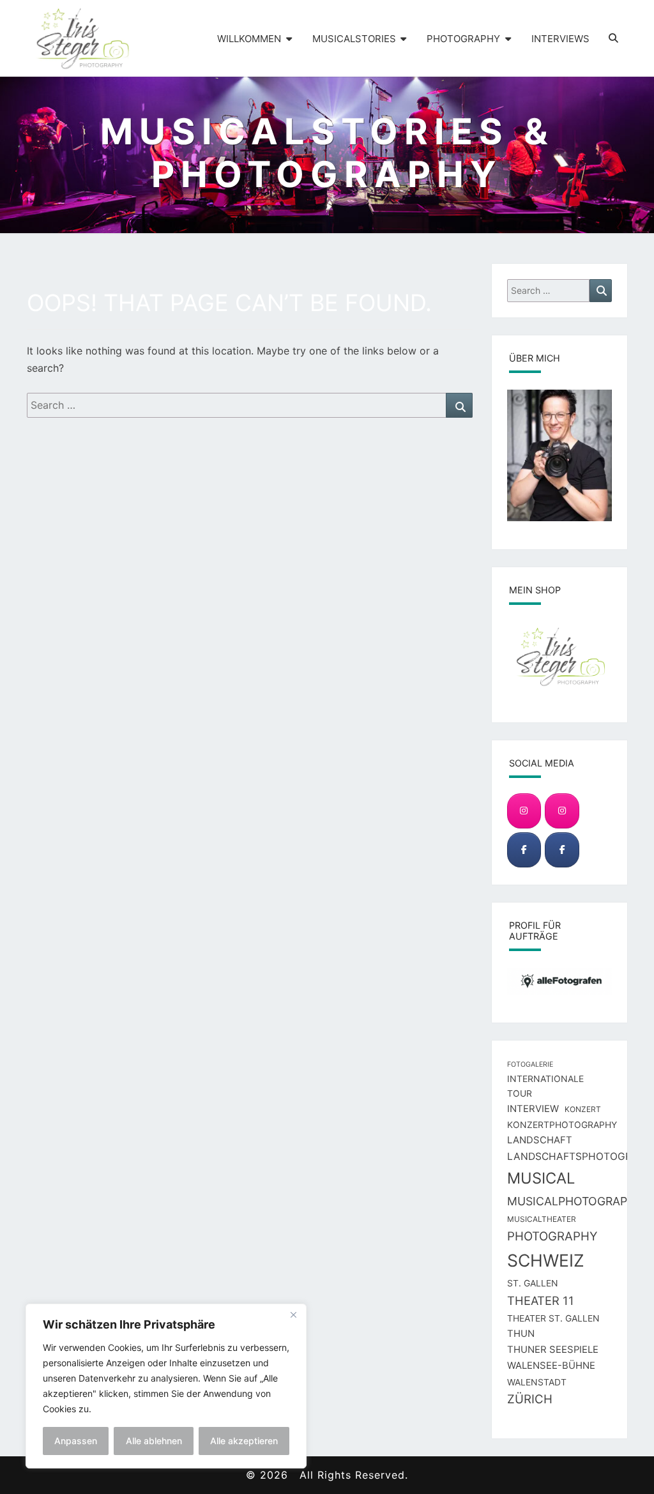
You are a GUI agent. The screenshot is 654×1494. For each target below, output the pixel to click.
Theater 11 (540, 1300)
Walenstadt (537, 1381)
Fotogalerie (530, 1064)
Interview (533, 1109)
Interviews (560, 39)
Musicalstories (354, 39)
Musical (541, 1178)
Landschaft (539, 1140)
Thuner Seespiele (552, 1349)
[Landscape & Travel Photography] (524, 810)
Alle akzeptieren (244, 1440)
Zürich (529, 1399)
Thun (521, 1333)
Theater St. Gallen (553, 1318)
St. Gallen (532, 1282)
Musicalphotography (575, 1201)
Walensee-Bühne (551, 1365)
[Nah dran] (293, 1314)
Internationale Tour (545, 1086)
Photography (463, 39)
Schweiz (545, 1260)
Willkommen (249, 39)
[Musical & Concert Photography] (562, 810)
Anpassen (75, 1440)
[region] (166, 1386)
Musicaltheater (541, 1219)
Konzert (583, 1109)
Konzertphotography (562, 1124)
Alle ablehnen (154, 1440)
